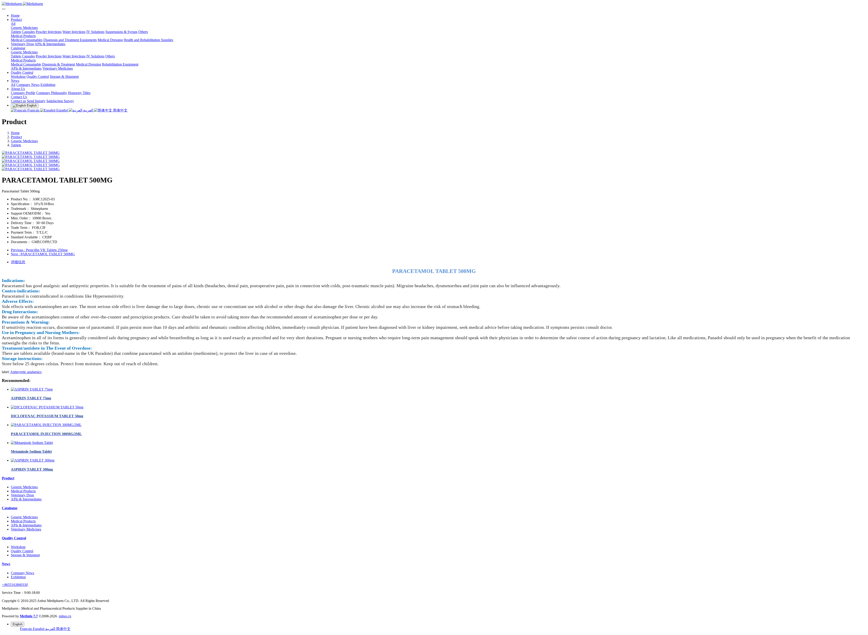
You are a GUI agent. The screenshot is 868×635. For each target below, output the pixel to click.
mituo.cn (65, 616)
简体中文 (119, 110)
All (13, 24)
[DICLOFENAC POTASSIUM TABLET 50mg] (47, 407)
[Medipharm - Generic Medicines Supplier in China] (434, 4)
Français (33, 110)
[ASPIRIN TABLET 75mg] (32, 389)
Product (16, 137)
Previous (39, 250)
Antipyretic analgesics (26, 372)
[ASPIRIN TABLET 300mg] (32, 460)
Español (62, 110)
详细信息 (18, 262)
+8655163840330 (15, 585)
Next (43, 254)
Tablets (16, 145)
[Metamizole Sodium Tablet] (32, 443)
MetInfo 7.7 (29, 616)
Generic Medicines (24, 141)
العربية (88, 110)
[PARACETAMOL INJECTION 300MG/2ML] (46, 425)
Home (15, 15)
